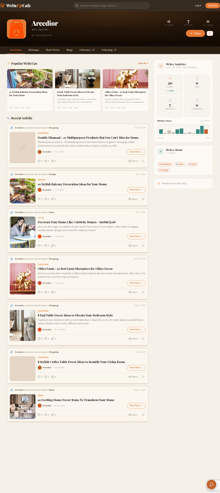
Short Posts (53, 49)
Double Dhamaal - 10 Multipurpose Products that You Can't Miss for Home (88, 137)
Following (109, 49)
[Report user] (210, 33)
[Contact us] (211, 484)
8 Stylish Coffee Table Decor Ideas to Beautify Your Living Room (81, 362)
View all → (143, 63)
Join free (212, 5)
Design (41, 180)
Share (134, 161)
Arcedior (47, 151)
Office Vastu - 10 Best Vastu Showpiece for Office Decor (75, 268)
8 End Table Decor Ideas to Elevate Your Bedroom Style (75, 315)
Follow (197, 33)
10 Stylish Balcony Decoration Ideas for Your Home (72, 184)
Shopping (43, 133)
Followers (87, 49)
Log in (198, 5)
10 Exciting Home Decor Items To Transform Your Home (76, 400)
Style (41, 218)
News (41, 395)
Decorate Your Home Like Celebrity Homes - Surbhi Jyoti (76, 222)
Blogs (70, 49)
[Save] (143, 161)
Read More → (136, 152)
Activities (15, 49)
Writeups (33, 49)
